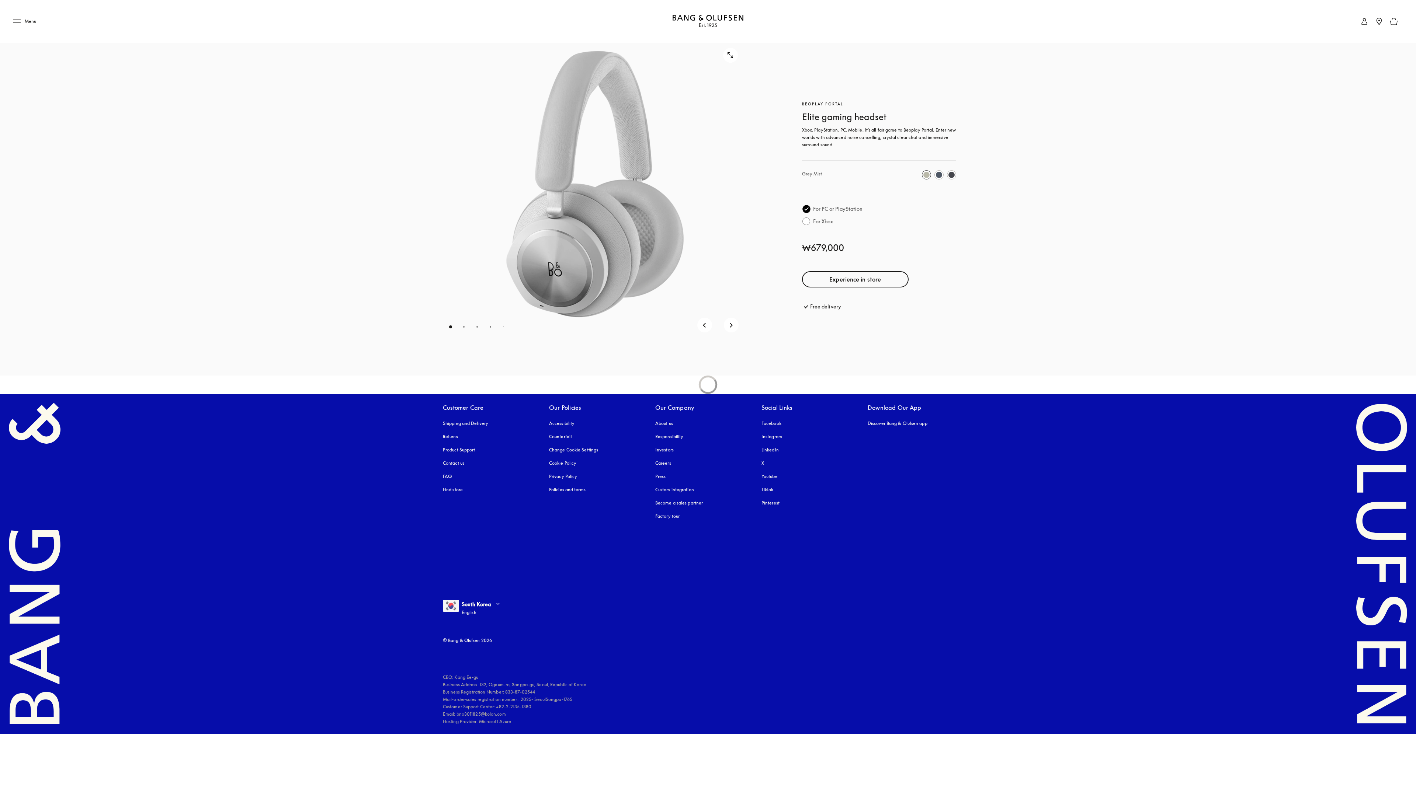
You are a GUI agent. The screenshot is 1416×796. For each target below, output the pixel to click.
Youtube (769, 476)
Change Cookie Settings (573, 450)
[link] (1364, 21)
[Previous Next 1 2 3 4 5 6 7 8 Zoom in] (595, 187)
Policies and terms (567, 489)
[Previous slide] (704, 325)
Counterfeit (560, 436)
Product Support (459, 450)
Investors (664, 450)
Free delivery (825, 306)
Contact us (453, 463)
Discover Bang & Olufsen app (897, 423)
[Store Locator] (1379, 21)
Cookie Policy (562, 463)
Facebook (771, 423)
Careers (663, 463)
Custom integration (674, 489)
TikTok (767, 489)
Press (660, 476)
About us (664, 423)
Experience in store (855, 279)
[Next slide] (731, 325)
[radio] (926, 174)
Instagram (771, 436)
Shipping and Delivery (465, 423)
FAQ (447, 476)
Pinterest (770, 503)
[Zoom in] (730, 55)
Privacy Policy (563, 476)
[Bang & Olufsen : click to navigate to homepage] (708, 21)
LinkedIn (770, 450)
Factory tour (667, 516)
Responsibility (669, 436)
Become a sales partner (679, 503)
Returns (450, 436)
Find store (453, 489)
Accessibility (562, 423)
